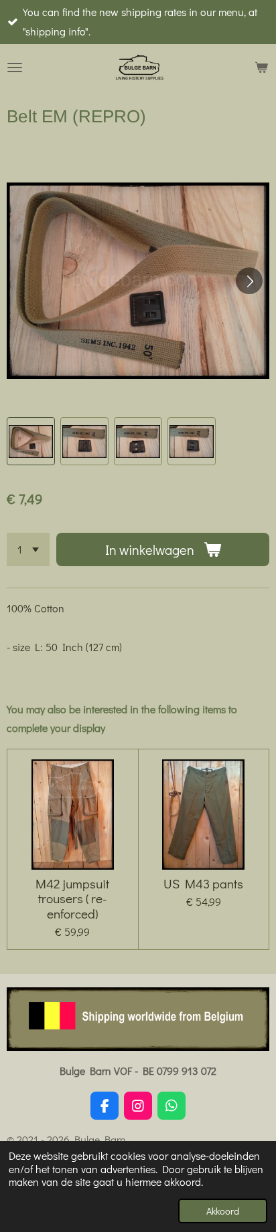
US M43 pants (203, 883)
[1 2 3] (28, 549)
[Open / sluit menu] (14, 67)
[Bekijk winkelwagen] (261, 67)
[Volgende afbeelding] (249, 280)
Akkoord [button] (222, 1211)
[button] (31, 441)
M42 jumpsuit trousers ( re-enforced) (72, 898)
